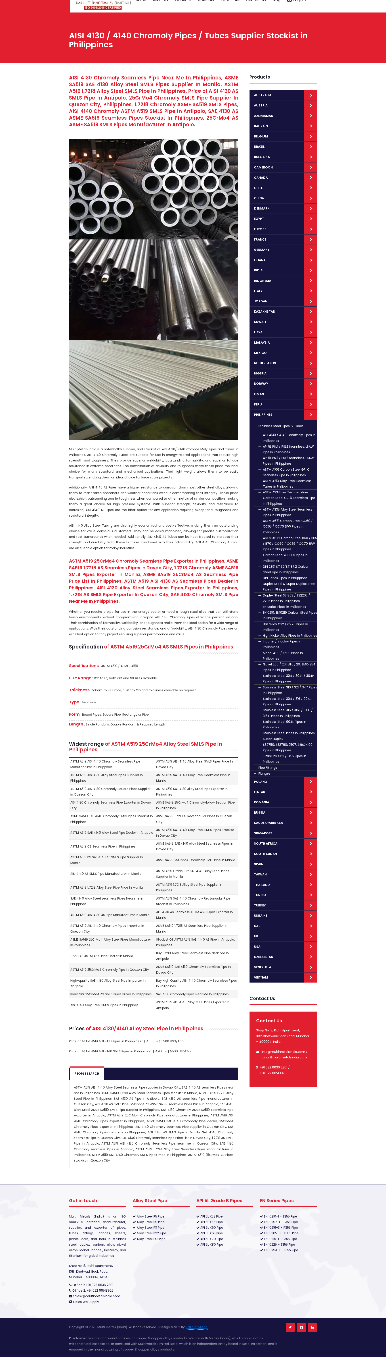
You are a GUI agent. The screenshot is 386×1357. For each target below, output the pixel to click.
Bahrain (261, 126)
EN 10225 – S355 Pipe (279, 1244)
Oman (259, 394)
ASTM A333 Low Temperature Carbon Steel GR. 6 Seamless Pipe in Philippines (289, 498)
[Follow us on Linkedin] (312, 1327)
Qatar (259, 792)
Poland (260, 781)
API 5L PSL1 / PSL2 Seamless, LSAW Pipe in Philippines (288, 449)
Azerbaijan (263, 116)
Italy (258, 291)
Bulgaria (262, 157)
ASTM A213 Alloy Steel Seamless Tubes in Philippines (287, 484)
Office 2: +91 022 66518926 (92, 1290)
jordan (260, 301)
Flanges (264, 773)
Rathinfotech (197, 1327)
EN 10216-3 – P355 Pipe (280, 1227)
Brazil (259, 146)
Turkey (260, 905)
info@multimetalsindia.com (283, 1051)
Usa (257, 946)
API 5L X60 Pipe (211, 1227)
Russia (259, 812)
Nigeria (260, 373)
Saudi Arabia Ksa (268, 823)
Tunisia (260, 895)
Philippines (263, 414)
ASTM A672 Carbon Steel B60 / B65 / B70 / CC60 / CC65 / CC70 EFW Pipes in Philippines (290, 543)
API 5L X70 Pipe (211, 1239)
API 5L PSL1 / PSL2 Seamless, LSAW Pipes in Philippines (288, 461)
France (260, 239)
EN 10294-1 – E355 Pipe (280, 1250)
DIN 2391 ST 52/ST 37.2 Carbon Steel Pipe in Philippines (286, 569)
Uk (256, 936)
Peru (258, 404)
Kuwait (260, 322)
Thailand (262, 885)
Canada (261, 177)
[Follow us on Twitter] (290, 1327)
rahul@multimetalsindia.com (284, 1057)
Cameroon (263, 167)
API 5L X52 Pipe (211, 1216)
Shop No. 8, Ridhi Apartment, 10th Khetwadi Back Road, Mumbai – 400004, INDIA (91, 1271)
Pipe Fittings (267, 767)
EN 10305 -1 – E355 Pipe (281, 1233)
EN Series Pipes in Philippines (284, 607)
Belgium (261, 136)
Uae (257, 926)
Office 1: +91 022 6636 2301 (92, 1285)
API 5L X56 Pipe (211, 1222)
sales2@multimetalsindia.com (96, 1296)
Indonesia (262, 280)
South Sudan (265, 854)
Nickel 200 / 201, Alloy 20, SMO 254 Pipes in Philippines (289, 667)
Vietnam (261, 977)
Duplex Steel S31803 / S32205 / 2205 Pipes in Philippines (286, 598)
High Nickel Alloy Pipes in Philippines (290, 635)
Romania (261, 802)
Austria (261, 105)
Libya (258, 332)
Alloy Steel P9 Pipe (150, 1222)
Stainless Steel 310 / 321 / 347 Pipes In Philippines (290, 690)
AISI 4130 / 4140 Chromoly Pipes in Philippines (289, 438)
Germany (261, 249)
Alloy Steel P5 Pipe (150, 1216)
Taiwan (260, 874)
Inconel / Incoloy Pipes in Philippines (282, 644)
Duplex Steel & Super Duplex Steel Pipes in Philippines (289, 587)
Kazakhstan (264, 311)
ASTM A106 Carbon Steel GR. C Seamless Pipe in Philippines (286, 472)
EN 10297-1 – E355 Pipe (280, 1222)
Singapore (263, 833)
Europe (260, 229)
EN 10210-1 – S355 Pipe (280, 1216)
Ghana (260, 260)
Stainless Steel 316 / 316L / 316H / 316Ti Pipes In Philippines (288, 713)
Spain (258, 864)
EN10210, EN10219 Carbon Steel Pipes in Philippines (290, 615)
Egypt (259, 218)
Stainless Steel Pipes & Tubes (281, 426)
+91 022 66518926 (273, 1073)
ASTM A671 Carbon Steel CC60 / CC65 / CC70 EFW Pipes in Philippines (288, 526)
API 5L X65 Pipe (211, 1233)
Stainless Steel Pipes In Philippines (289, 733)
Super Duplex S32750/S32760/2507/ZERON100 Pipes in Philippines (288, 744)
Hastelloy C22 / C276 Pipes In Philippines (285, 627)
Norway (261, 383)
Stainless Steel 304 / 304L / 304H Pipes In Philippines (288, 678)
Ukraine (260, 915)
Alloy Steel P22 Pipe (151, 1233)
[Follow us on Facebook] (301, 1327)
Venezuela (262, 967)
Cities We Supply (86, 1302)
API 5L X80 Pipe (211, 1244)
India (258, 270)
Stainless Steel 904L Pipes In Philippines (284, 724)
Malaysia (262, 342)
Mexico (260, 353)
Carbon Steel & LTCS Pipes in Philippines (285, 558)
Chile (258, 188)
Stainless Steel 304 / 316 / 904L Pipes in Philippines (287, 701)
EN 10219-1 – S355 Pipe (280, 1239)
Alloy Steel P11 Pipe (150, 1227)
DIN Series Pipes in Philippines (285, 578)
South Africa (265, 843)
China (259, 198)
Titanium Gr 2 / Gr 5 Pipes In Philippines (284, 759)
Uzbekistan (263, 957)
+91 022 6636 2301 (273, 1067)
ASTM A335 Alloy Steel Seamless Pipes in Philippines (287, 512)
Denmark (261, 208)
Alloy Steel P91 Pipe (151, 1239)
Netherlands (265, 363)
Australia (262, 95)
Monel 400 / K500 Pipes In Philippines (283, 656)
